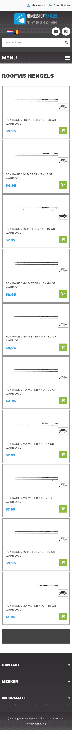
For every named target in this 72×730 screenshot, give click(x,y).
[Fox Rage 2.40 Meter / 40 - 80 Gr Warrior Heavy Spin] (36, 307)
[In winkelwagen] (63, 130)
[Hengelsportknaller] (36, 19)
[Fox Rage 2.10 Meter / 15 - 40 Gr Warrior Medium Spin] (36, 198)
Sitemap (58, 718)
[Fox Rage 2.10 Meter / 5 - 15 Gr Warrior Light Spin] (36, 144)
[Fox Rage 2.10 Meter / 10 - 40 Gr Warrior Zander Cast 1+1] (36, 522)
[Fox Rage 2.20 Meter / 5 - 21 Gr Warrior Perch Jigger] (36, 468)
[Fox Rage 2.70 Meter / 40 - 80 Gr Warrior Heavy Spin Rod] (36, 360)
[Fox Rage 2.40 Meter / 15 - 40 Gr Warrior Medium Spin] (36, 253)
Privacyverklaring (36, 723)
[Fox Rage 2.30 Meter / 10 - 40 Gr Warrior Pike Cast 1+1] (36, 576)
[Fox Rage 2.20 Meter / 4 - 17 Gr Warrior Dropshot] (36, 413)
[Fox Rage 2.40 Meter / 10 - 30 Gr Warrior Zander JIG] (36, 90)
